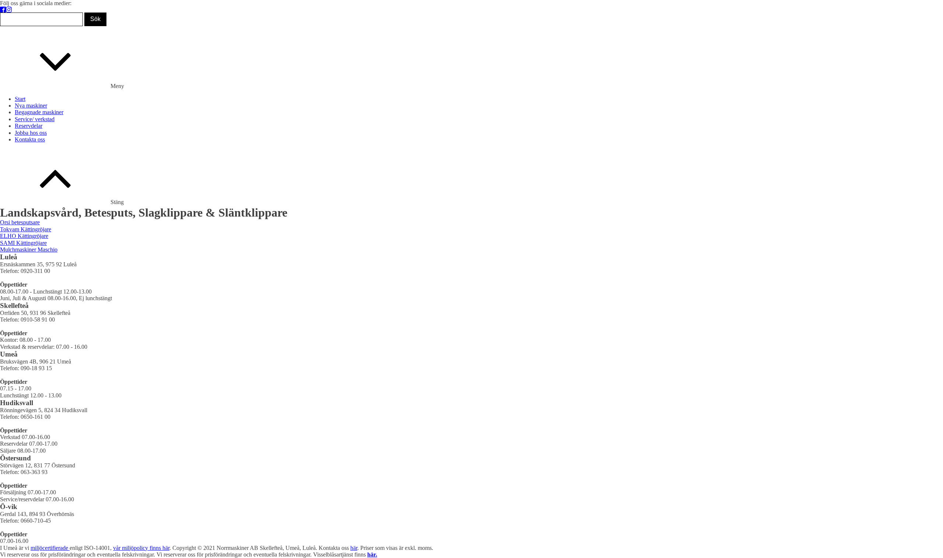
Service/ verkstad (35, 119)
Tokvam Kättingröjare (25, 229)
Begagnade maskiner (39, 112)
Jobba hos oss (31, 133)
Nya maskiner (31, 105)
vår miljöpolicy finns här (141, 548)
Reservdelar (28, 126)
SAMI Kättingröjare (23, 243)
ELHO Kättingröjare (24, 236)
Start (20, 99)
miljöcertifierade (50, 548)
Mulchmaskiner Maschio (28, 249)
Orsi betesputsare (20, 222)
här (353, 548)
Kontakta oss (30, 139)
